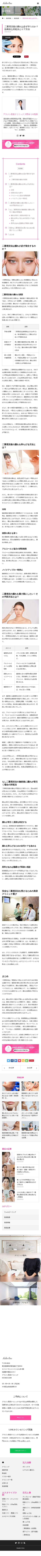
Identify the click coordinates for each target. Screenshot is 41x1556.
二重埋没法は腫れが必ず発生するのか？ (22, 175)
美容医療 (7, 37)
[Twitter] (20, 136)
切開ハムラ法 (27, 1513)
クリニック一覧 (7, 1480)
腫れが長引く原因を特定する (20, 215)
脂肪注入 (5, 1510)
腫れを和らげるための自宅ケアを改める (23, 219)
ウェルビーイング (10, 1212)
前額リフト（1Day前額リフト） (32, 1503)
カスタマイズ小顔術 (8, 1516)
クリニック (5, 1467)
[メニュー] (38, 3)
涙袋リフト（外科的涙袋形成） (31, 1509)
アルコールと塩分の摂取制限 (20, 195)
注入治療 (27, 1462)
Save (32, 1060)
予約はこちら (20, 1417)
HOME (3, 1462)
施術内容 (5, 1470)
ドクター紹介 (6, 1476)
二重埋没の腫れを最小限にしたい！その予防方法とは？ (22, 204)
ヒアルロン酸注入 (28, 1470)
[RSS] (24, 1543)
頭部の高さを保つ (17, 193)
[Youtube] (23, 136)
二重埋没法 (26, 1535)
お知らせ (5, 1483)
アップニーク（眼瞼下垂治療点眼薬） (31, 1498)
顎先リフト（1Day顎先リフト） (9, 1505)
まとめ (11, 234)
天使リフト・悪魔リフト (10, 1513)
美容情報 (7, 1222)
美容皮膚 (7, 1228)
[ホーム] (2, 18)
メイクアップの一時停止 (19, 198)
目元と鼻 (27, 1492)
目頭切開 (25, 1525)
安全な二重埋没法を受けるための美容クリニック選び (22, 229)
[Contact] (21, 1543)
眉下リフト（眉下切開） (31, 1531)
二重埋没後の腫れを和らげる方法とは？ (22, 185)
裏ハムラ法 (26, 1522)
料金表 (4, 1473)
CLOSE (20, 168)
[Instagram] (18, 136)
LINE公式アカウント (20, 1450)
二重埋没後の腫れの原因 (19, 179)
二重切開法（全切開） (30, 1528)
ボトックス (26, 1467)
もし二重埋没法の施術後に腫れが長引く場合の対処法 (22, 211)
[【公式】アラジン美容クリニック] (7, 3)
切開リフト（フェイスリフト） (10, 1500)
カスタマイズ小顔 (9, 1493)
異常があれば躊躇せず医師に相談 (22, 223)
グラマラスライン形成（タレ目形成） (31, 1517)
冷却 (12, 190)
